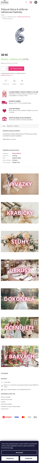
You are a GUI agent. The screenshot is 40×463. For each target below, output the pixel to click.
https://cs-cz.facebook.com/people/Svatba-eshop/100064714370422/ (21, 386)
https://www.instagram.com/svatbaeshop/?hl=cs (17, 389)
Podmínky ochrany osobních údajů (10, 407)
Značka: (8, 19)
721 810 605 (7, 382)
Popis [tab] (4, 126)
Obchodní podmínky (6, 404)
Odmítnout (10, 458)
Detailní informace (6, 75)
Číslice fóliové (16, 153)
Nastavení (19, 453)
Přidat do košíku (17, 68)
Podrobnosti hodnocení (23, 17)
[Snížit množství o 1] (7, 70)
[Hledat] (26, 2)
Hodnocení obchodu (6, 399)
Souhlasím (28, 458)
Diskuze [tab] (16, 126)
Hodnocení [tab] (10, 126)
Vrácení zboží (4, 409)
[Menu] (36, 2)
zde (12, 448)
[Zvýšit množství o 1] (7, 67)
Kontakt (3, 402)
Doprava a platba (5, 397)
